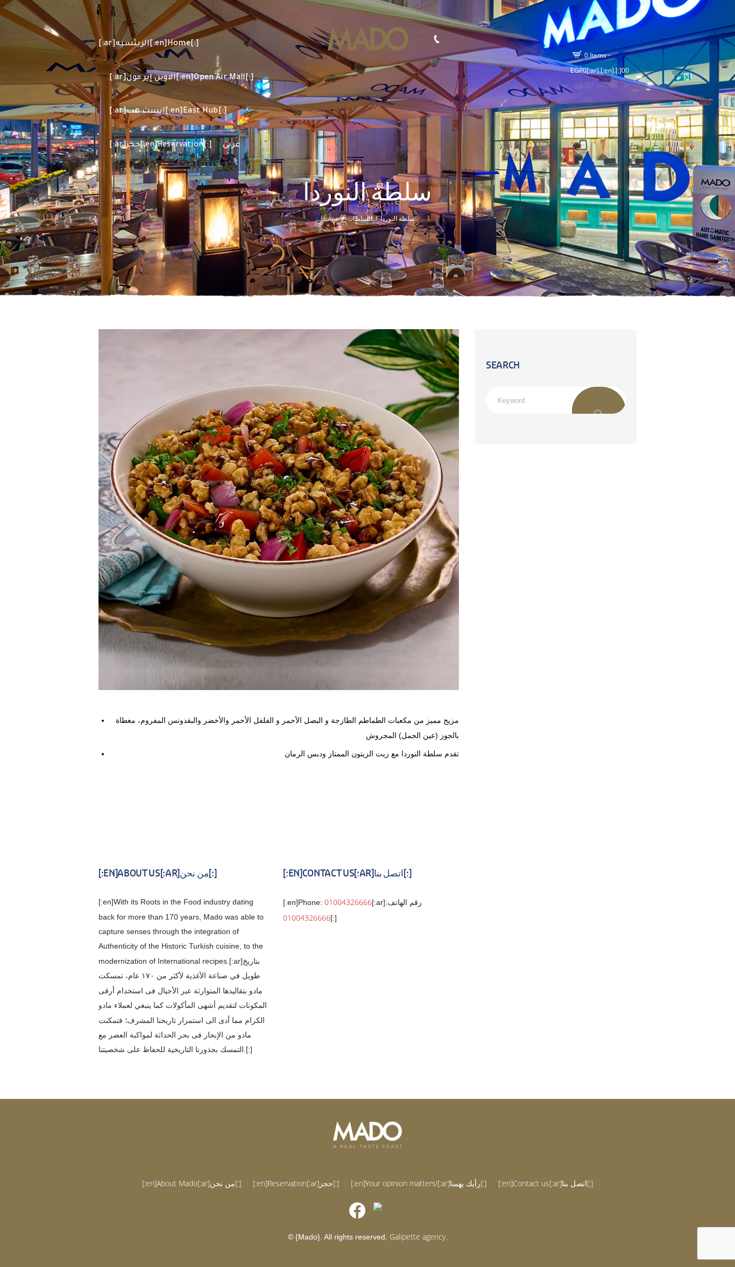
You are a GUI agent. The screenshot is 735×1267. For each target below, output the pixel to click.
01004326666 (348, 902)
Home (330, 218)
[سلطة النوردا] (278, 509)
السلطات (359, 218)
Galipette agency (418, 1236)
